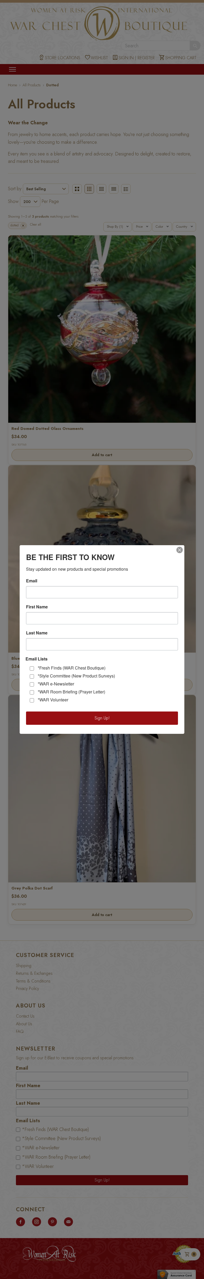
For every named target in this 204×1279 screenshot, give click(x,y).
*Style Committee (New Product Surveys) (76, 676)
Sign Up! (102, 718)
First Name (37, 607)
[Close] (179, 550)
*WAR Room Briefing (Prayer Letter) (71, 692)
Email (31, 581)
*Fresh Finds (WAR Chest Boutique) (71, 668)
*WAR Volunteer (53, 700)
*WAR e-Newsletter (56, 684)
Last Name (37, 633)
